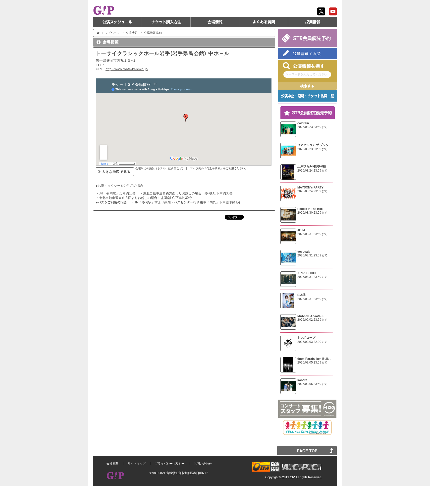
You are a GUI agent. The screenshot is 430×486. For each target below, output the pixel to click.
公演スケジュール (117, 22)
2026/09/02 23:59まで (312, 319)
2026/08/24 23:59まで (312, 170)
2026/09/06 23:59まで (312, 384)
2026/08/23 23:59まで (312, 127)
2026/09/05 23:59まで (312, 362)
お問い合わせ (203, 463)
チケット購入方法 (166, 22)
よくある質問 (263, 22)
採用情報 (312, 22)
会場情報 (215, 22)
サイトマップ (137, 463)
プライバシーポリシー (170, 463)
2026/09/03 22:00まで (312, 342)
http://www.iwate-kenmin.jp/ (127, 69)
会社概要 (112, 463)
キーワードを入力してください (306, 74)
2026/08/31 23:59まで (312, 234)
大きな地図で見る (116, 172)
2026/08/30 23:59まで (312, 212)
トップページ (110, 33)
